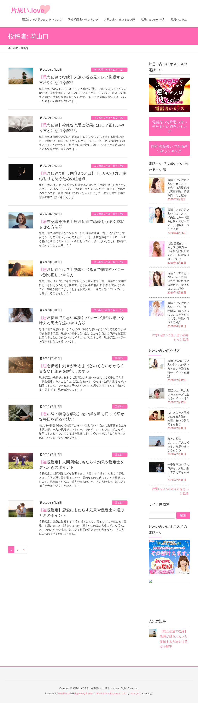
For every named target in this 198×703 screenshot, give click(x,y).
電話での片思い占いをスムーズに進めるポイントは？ (178, 394)
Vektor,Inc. (135, 693)
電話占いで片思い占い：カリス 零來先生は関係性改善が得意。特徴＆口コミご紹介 (178, 281)
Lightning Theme (84, 693)
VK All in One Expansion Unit (111, 693)
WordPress (64, 693)
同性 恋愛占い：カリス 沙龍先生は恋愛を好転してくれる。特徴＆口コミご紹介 (178, 251)
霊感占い (119, 358)
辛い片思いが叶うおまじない (109, 69)
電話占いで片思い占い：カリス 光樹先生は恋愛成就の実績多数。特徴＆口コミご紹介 (178, 187)
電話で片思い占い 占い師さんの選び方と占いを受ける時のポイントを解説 (178, 368)
